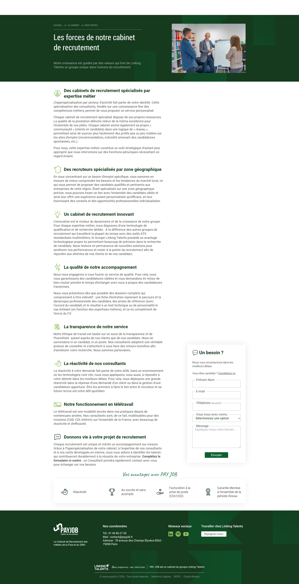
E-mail (200, 391)
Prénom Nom (205, 379)
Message (202, 425)
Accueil (58, 25)
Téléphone (209, 403)
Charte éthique (191, 576)
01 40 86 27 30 (117, 533)
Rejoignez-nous (213, 534)
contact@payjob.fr (121, 537)
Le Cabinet (73, 25)
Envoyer (216, 455)
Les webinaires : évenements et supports (109, 3)
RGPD (177, 576)
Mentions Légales (161, 576)
